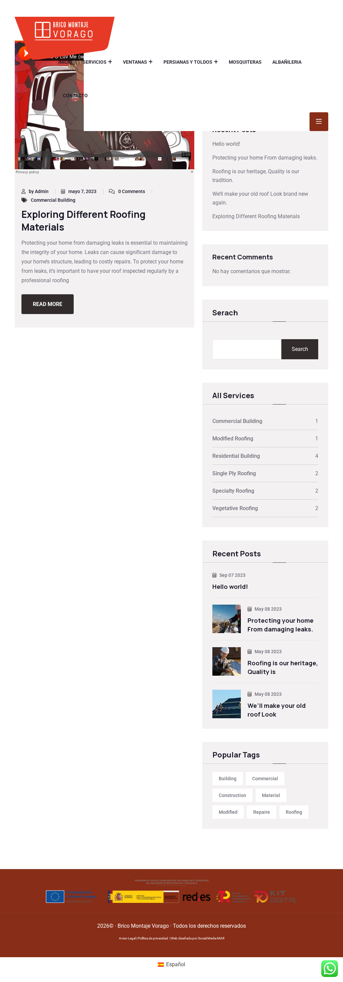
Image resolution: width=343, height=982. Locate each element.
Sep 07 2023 (232, 575)
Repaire (261, 812)
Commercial (265, 778)
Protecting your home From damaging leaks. (264, 158)
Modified (228, 812)
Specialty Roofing (233, 491)
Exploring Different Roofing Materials (83, 220)
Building (227, 778)
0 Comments (131, 191)
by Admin (39, 191)
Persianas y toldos (187, 62)
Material (271, 795)
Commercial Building (53, 200)
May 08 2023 (268, 609)
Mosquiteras (245, 62)
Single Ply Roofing (234, 473)
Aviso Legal (127, 938)
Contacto (75, 95)
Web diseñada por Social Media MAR (197, 938)
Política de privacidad (153, 938)
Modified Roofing (232, 438)
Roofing (294, 812)
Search (300, 349)
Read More (47, 304)
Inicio (65, 62)
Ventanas (135, 62)
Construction (232, 795)
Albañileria (286, 62)
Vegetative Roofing (235, 508)
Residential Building (236, 456)
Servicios (95, 62)
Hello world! (226, 144)
